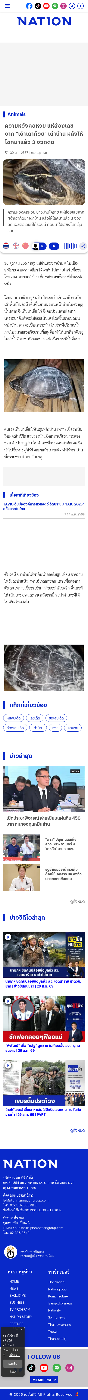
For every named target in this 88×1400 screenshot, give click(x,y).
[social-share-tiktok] (38, 6)
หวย (55, 727)
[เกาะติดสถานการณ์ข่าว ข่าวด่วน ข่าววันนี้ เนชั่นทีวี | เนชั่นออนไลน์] (44, 21)
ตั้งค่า (12, 1372)
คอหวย (72, 727)
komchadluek (58, 1296)
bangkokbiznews (60, 1303)
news (14, 1288)
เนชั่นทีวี (30, 1394)
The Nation (56, 1282)
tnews (52, 1331)
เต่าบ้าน (38, 727)
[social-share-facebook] (29, 6)
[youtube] (44, 1370)
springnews (56, 1317)
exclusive (18, 1295)
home (14, 1281)
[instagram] (69, 1370)
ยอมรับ (12, 1363)
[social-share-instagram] (63, 6)
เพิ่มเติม (14, 1355)
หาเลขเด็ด (14, 718)
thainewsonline (59, 1324)
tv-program (20, 1309)
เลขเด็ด (34, 718)
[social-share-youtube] (46, 6)
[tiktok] (31, 1370)
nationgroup (57, 1289)
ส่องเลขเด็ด (15, 727)
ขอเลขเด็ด (56, 718)
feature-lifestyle (17, 1326)
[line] (57, 1370)
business (17, 1302)
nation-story (21, 1316)
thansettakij (57, 1338)
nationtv (54, 1310)
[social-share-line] (55, 6)
